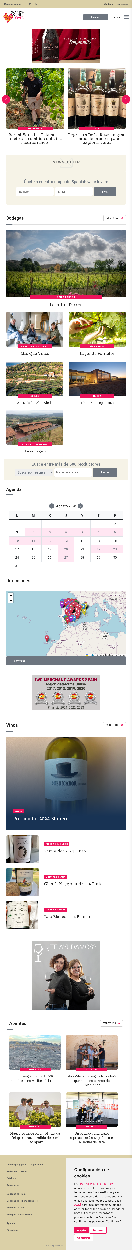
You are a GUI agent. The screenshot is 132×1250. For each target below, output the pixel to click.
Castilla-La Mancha (34, 346)
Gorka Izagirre (34, 451)
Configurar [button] (83, 1237)
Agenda (11, 1223)
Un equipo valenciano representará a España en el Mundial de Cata (92, 1138)
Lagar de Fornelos (97, 353)
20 (66, 549)
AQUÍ (77, 1204)
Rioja (18, 811)
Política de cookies (17, 1171)
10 (17, 540)
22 (98, 549)
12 (49, 540)
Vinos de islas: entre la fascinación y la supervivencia (97, 139)
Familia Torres (66, 304)
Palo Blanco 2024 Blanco (67, 917)
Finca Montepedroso (97, 403)
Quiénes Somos (12, 4)
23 (115, 549)
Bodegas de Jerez (16, 1207)
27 (66, 557)
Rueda (97, 396)
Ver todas (113, 218)
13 (66, 540)
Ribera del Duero (57, 844)
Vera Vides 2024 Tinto (65, 851)
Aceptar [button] (81, 1230)
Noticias (35, 1069)
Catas (35, 128)
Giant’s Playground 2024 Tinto (73, 884)
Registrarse (122, 4)
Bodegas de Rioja (16, 1194)
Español (95, 17)
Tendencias (96, 128)
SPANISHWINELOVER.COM (95, 1184)
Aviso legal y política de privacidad (25, 1164)
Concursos (91, 1126)
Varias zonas (66, 297)
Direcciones (13, 1230)
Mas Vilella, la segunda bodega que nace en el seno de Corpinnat (92, 1080)
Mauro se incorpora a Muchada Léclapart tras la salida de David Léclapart (35, 1138)
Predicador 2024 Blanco (40, 818)
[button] (66, 612)
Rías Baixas (97, 346)
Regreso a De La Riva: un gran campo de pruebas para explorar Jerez (35, 139)
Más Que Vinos (35, 353)
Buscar (105, 472)
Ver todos (112, 725)
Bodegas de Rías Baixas (19, 1214)
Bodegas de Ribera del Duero (22, 1201)
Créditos (11, 1178)
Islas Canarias (56, 909)
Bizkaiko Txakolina (35, 444)
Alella (34, 396)
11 (33, 540)
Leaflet (91, 654)
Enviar (105, 191)
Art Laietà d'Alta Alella (35, 403)
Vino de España (56, 877)
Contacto (108, 4)
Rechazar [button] (98, 1230)
